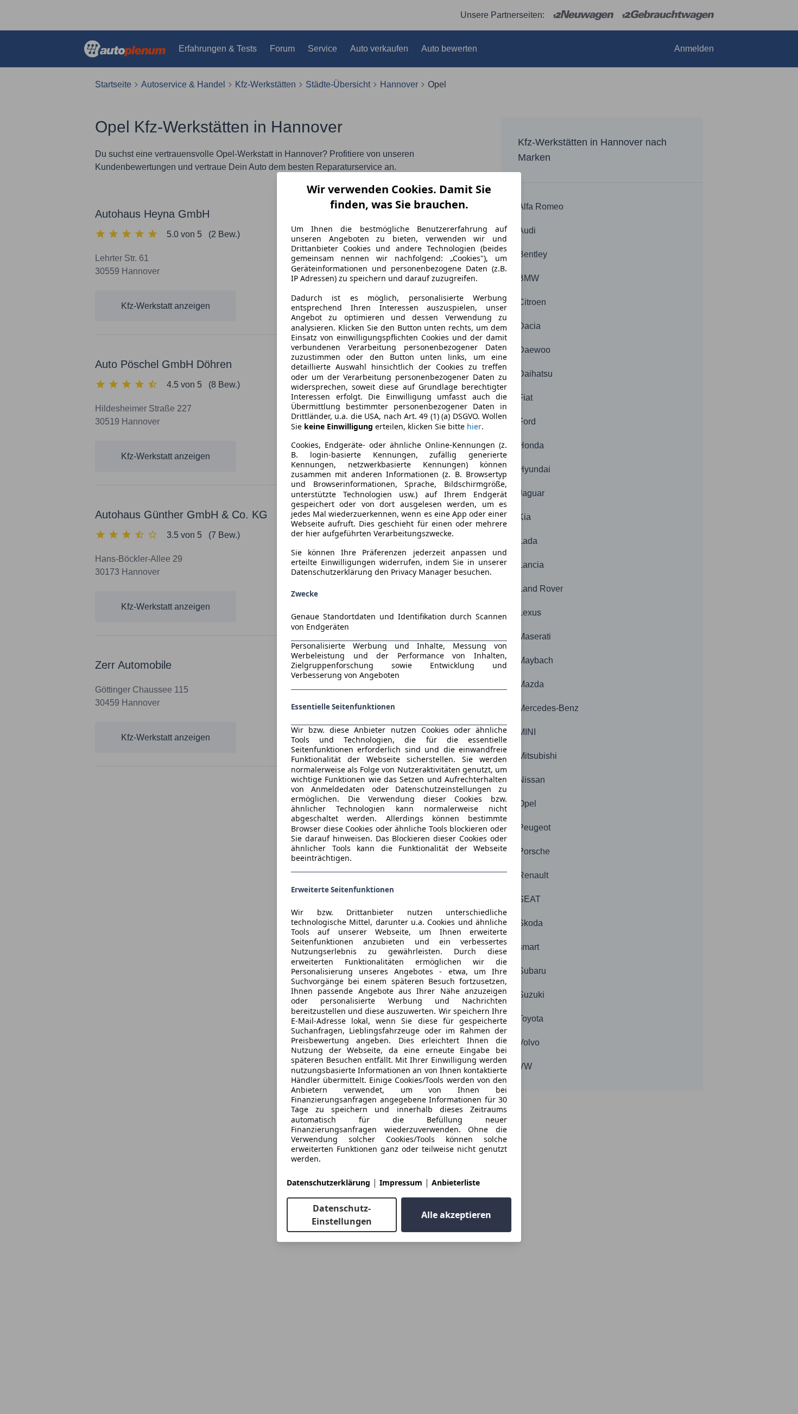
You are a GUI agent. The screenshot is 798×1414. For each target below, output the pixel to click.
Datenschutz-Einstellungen (342, 1214)
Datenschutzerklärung (328, 1182)
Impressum (400, 1182)
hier (474, 427)
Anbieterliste (456, 1182)
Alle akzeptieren (456, 1215)
